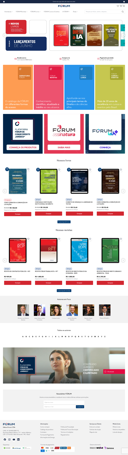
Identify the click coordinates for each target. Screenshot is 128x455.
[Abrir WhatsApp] (123, 450)
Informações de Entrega (47, 437)
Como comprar (44, 427)
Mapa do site (93, 432)
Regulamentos (65, 435)
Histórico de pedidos (119, 429)
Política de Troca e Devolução (69, 429)
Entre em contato (95, 427)
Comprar (17, 214)
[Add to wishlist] (28, 169)
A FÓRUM (65, 11)
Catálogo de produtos (46, 429)
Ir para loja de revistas (64, 290)
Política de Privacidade (67, 427)
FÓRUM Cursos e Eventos (52, 11)
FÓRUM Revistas (21, 11)
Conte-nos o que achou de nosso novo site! (64, 1)
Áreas (74, 11)
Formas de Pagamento (47, 435)
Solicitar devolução (95, 429)
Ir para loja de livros (64, 222)
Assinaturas (7, 11)
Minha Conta (116, 427)
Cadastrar (80, 407)
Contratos (43, 432)
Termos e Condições (67, 432)
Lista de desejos (117, 432)
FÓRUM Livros (35, 11)
